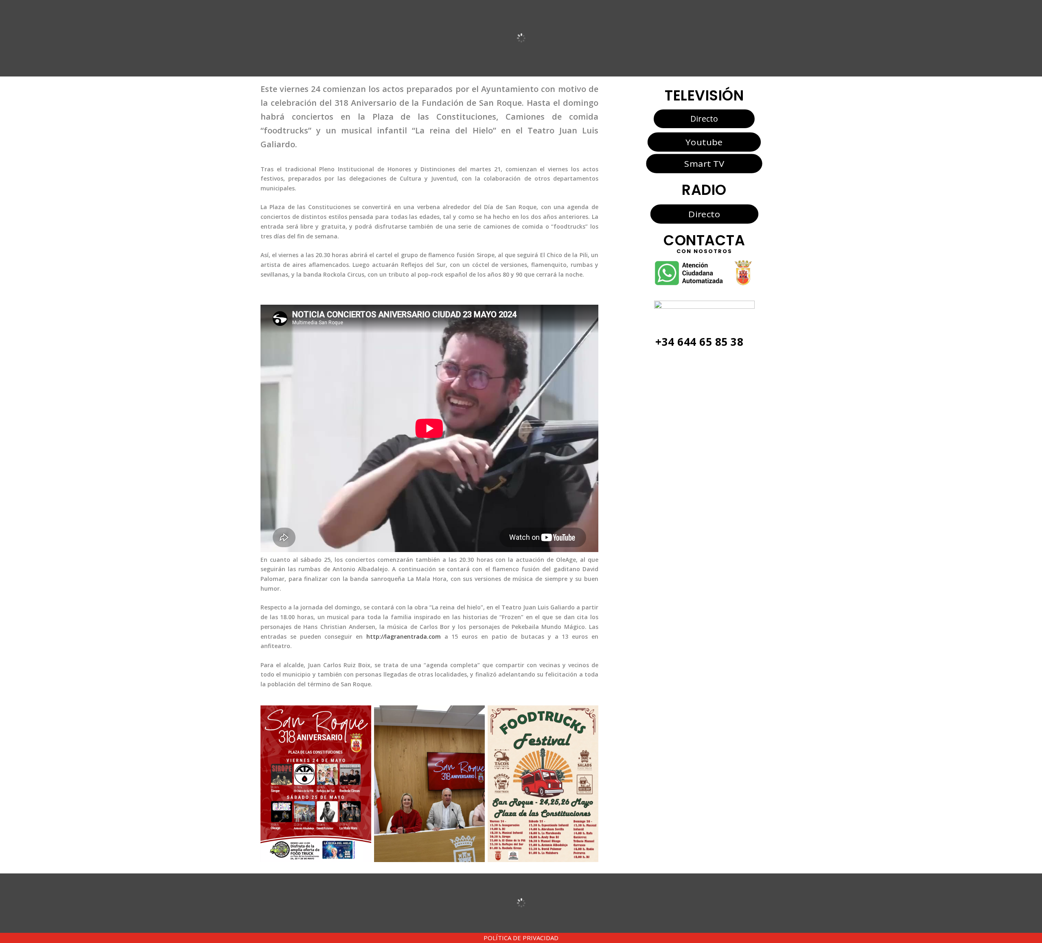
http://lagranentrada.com (403, 636)
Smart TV (704, 163)
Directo (704, 118)
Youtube (703, 142)
